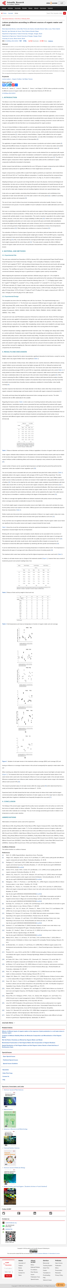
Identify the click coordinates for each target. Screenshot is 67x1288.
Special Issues (35, 1279)
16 (8, 384)
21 (56, 494)
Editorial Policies (35, 1267)
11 (15, 228)
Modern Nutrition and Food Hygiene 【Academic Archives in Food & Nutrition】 (25, 1186)
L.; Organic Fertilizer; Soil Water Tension (17, 79)
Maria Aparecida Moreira (9, 29)
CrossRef (20, 867)
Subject (20, 1265)
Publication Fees (35, 1277)
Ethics (32, 1264)
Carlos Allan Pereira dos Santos (25, 29)
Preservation (58, 1270)
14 (31, 242)
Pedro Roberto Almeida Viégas (30, 31)
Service (46, 1260)
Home (4, 8)
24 (51, 550)
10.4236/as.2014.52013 (11, 41)
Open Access (58, 1263)
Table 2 (60, 472)
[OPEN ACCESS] (51, 3)
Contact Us (6, 1076)
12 (49, 228)
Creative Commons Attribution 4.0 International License (47, 1253)
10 (43, 218)
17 (60, 391)
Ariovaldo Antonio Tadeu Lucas (43, 29)
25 (19, 781)
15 (56, 375)
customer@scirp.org (10, 1222)
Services (43, 8)
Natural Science (8, 1109)
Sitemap (20, 1270)
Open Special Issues (9, 1056)
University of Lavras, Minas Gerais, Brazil (13, 38)
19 (3, 461)
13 (12, 239)
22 (61, 538)
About (36, 8)
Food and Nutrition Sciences (11, 1148)
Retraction (58, 1272)
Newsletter (6, 1069)
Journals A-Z (21, 1263)
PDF (20, 41)
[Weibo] (50, 1213)
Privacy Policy (59, 1275)
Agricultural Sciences (8, 18)
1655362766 (8, 1229)
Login (62, 3)
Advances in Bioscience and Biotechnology (15, 1129)
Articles (10, 8)
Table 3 (4, 527)
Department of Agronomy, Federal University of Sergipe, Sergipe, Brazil (21, 36)
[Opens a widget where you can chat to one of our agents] (60, 1285)
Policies (58, 1260)
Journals (18, 8)
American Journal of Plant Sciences (13, 1090)
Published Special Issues (10, 1060)
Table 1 (36, 358)
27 (50, 797)
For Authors (34, 1269)
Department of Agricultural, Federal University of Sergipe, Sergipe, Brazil (22, 33)
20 (35, 468)
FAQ (4, 1079)
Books (24, 8)
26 (45, 786)
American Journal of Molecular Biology (14, 1167)
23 (58, 543)
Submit (50, 8)
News (30, 8)
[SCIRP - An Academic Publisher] (13, 3)
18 (3, 959)
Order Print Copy (7, 1073)
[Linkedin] (34, 1213)
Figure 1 (45, 558)
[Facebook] (19, 1213)
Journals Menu (8, 1023)
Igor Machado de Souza (14, 31)
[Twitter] (3, 1213)
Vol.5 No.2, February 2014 (22, 18)
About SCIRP (33, 1261)
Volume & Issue (47, 1280)
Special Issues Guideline (10, 1063)
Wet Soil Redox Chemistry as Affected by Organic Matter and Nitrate (22, 1040)
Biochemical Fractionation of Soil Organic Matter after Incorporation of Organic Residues (28, 1042)
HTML (25, 41)
